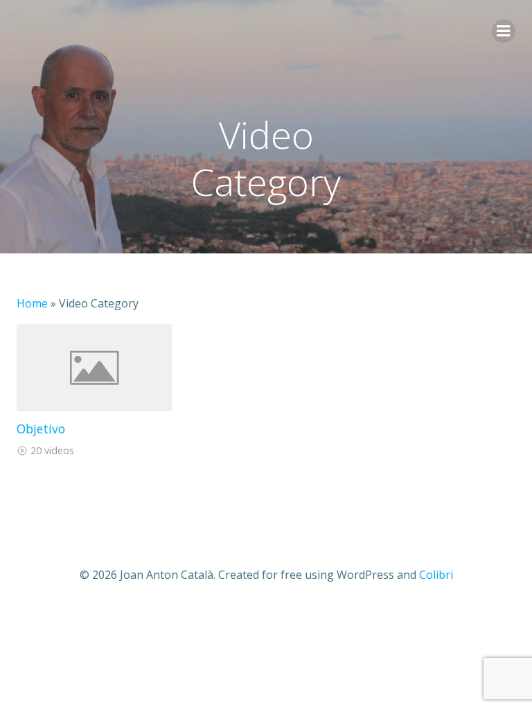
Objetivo (41, 428)
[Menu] (503, 31)
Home (32, 303)
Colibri (436, 574)
